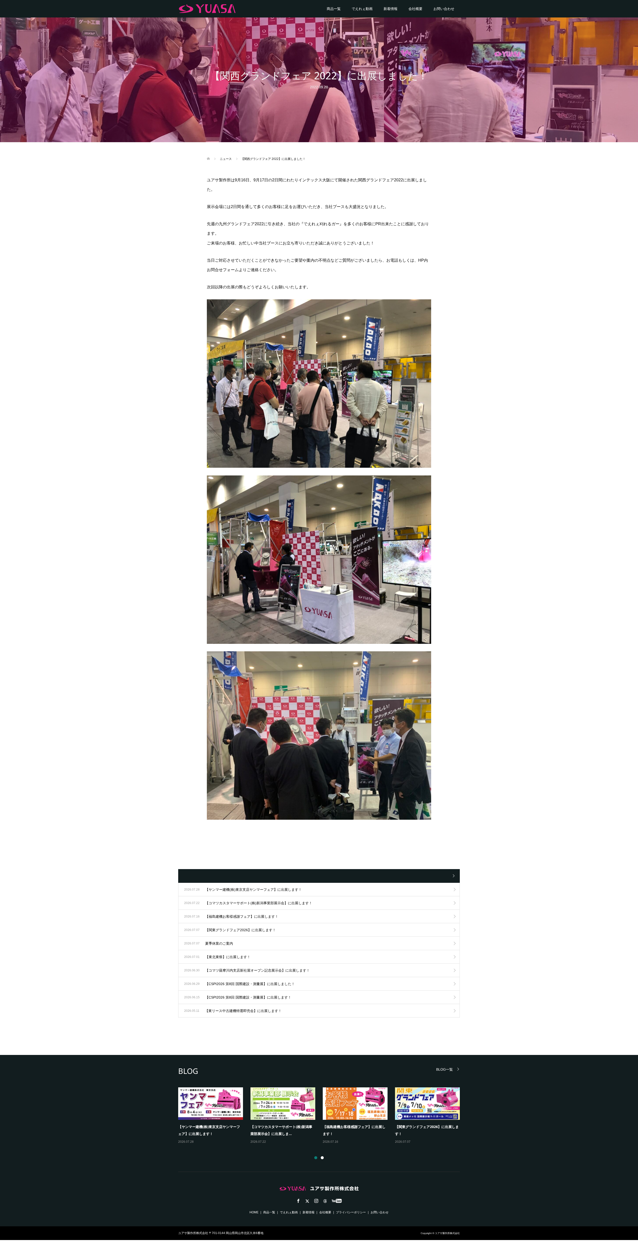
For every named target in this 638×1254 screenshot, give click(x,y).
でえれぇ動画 (362, 9)
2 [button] (322, 1157)
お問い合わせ (443, 9)
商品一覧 (334, 9)
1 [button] (315, 1157)
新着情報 (391, 9)
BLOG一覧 (444, 1069)
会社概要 (415, 9)
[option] (322, 1116)
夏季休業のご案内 (192, 1126)
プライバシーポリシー (351, 1212)
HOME (253, 1212)
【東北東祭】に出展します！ (273, 1126)
